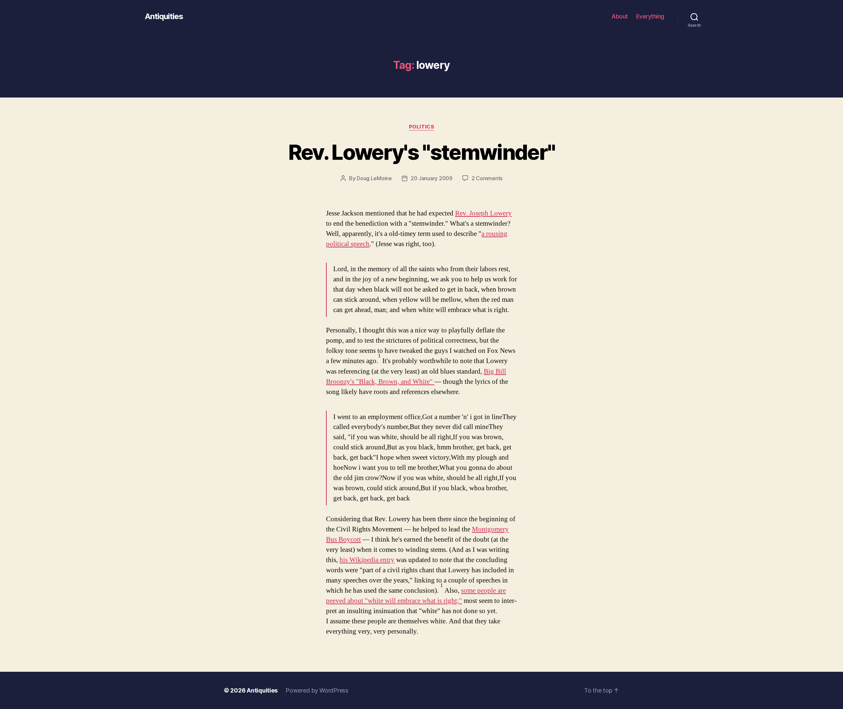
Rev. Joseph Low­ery (483, 213)
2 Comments (487, 178)
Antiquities (164, 16)
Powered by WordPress (317, 690)
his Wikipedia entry (367, 559)
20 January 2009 (431, 178)
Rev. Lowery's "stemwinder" (421, 152)
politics (421, 127)
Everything (650, 16)
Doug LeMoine (374, 178)
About (620, 16)
